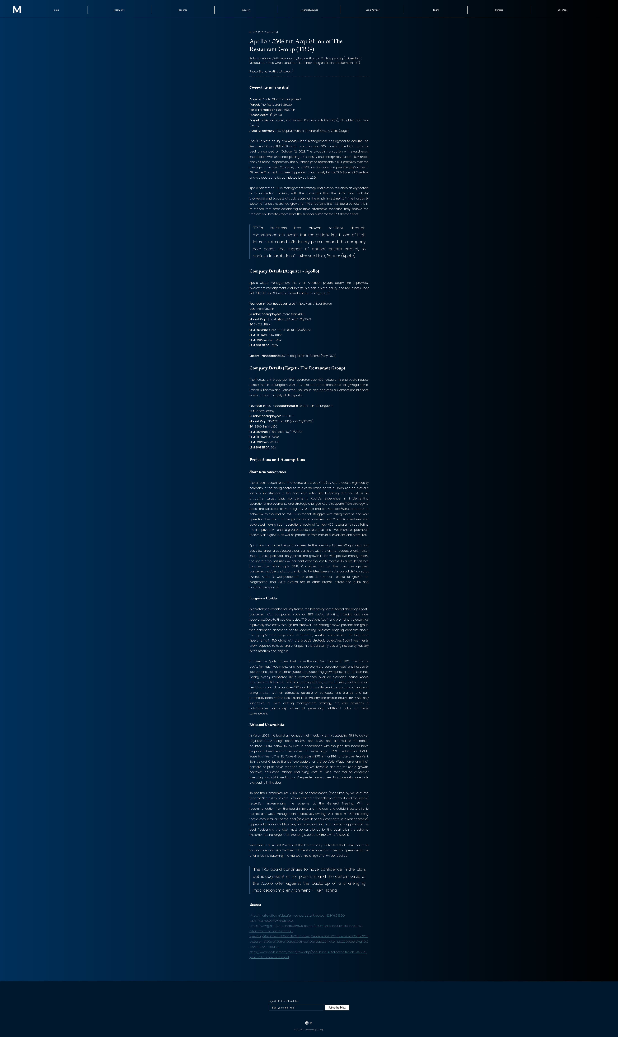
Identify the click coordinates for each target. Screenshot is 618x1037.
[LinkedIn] (307, 1023)
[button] (182, 10)
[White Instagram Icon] (311, 1023)
